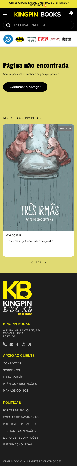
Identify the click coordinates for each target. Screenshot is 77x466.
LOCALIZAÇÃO (13, 377)
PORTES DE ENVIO (16, 410)
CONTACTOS (12, 363)
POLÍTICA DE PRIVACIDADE (21, 424)
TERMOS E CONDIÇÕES (19, 431)
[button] (70, 14)
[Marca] (8, 39)
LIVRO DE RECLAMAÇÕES (20, 437)
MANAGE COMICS (15, 390)
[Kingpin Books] (37, 14)
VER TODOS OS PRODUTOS (22, 118)
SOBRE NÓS (11, 370)
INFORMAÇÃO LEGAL (17, 444)
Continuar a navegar (25, 87)
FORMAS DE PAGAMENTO (21, 417)
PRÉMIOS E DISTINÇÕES (20, 384)
